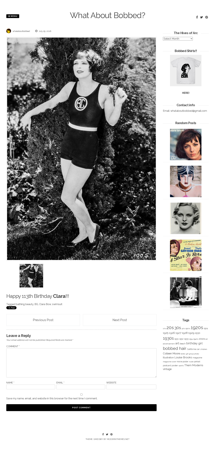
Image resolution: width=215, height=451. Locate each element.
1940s (195, 339)
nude (191, 362)
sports (181, 366)
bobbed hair (174, 348)
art (177, 343)
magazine (197, 357)
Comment (13, 346)
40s (183, 328)
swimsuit (57, 304)
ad (207, 339)
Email (60, 382)
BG (36, 304)
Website (111, 382)
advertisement (169, 344)
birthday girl (194, 343)
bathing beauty (24, 304)
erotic (183, 354)
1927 (178, 332)
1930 (197, 333)
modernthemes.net (118, 439)
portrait (197, 361)
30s (177, 327)
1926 (172, 332)
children (203, 349)
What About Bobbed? (107, 15)
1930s (168, 338)
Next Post (120, 320)
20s (170, 327)
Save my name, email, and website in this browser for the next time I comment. (51, 398)
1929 (191, 332)
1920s (197, 327)
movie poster (182, 361)
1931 (176, 339)
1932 (181, 339)
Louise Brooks (183, 357)
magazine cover (169, 362)
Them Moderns (193, 365)
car (198, 349)
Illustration (168, 357)
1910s (187, 328)
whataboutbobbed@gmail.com (188, 110)
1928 (185, 332)
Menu (13, 16)
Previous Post (43, 320)
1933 (186, 339)
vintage (167, 369)
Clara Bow (45, 304)
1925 (165, 332)
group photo (194, 354)
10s (164, 328)
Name (10, 382)
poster (175, 365)
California (191, 349)
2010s (202, 338)
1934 (191, 339)
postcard (167, 365)
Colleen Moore (171, 353)
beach (183, 343)
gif (187, 354)
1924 (206, 328)
